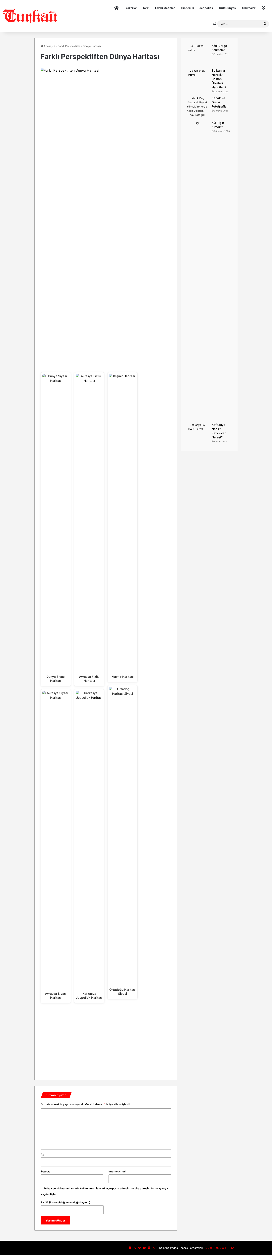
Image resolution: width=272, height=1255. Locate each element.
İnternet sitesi (117, 1171)
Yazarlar (131, 8)
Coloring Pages (168, 1247)
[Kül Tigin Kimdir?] (198, 270)
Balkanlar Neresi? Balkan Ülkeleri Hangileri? (219, 79)
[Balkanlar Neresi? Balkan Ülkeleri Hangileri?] (198, 80)
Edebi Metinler (165, 8)
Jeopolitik (206, 8)
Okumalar (248, 8)
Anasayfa (49, 46)
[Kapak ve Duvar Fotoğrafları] (198, 107)
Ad (42, 1154)
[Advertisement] (106, 1040)
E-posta (46, 1171)
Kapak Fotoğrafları (192, 1247)
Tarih (146, 8)
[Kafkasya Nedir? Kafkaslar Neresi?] (198, 434)
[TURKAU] (30, 16)
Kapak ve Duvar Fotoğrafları (220, 102)
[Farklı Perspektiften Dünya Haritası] (106, 70)
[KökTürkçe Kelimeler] (198, 55)
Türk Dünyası (228, 8)
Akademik (187, 8)
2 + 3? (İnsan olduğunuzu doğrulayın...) (65, 1202)
